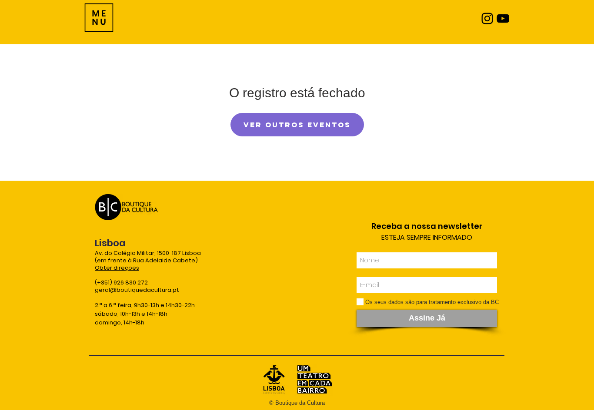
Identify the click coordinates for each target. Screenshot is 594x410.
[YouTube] (503, 18)
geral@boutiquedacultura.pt (137, 290)
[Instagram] (487, 18)
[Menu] (99, 17)
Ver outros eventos (297, 124)
